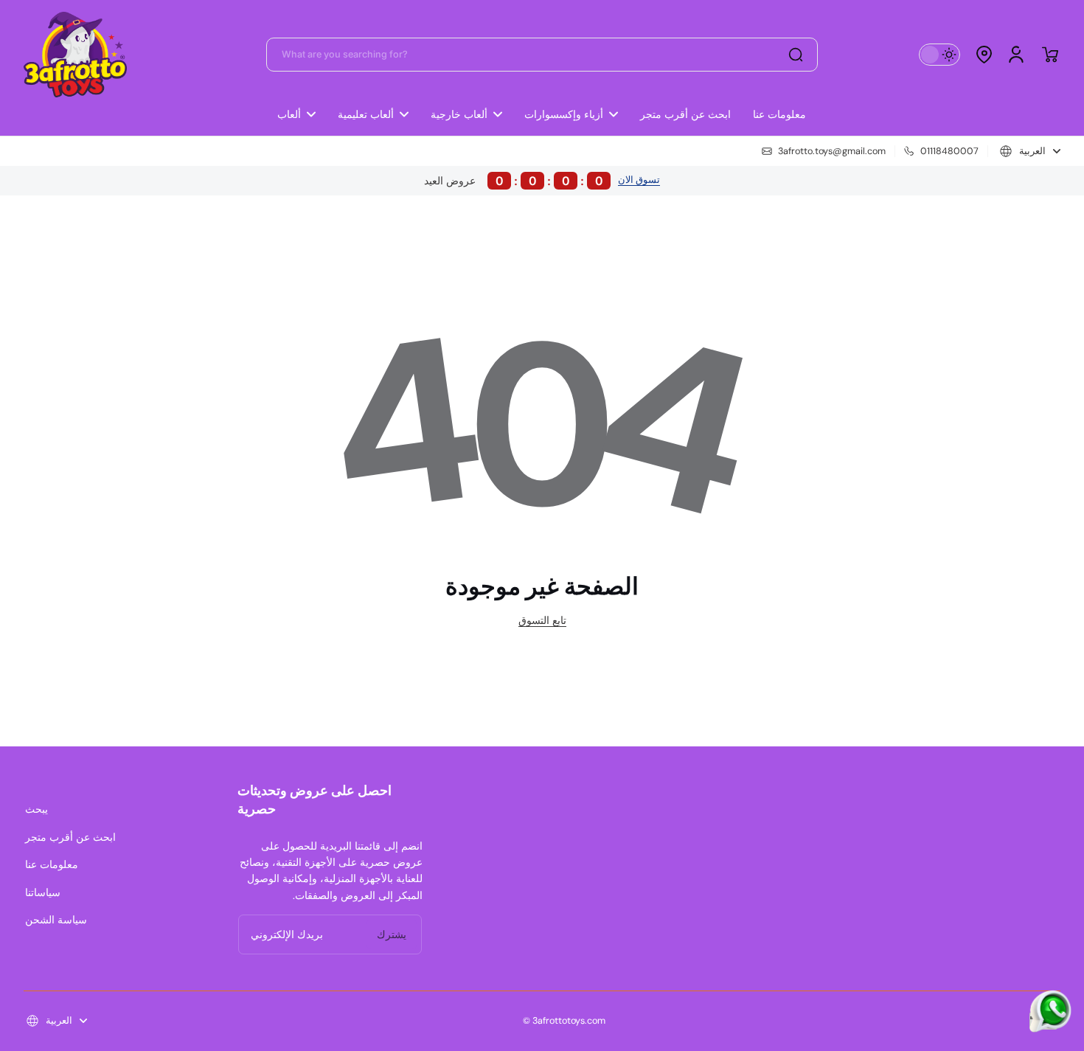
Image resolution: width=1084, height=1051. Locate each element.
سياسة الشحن (56, 919)
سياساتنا (42, 892)
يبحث (36, 809)
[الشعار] (75, 54)
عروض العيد (513, 180)
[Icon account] (1016, 54)
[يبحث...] (795, 54)
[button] (984, 54)
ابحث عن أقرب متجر (70, 837)
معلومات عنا (51, 864)
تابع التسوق (542, 620)
